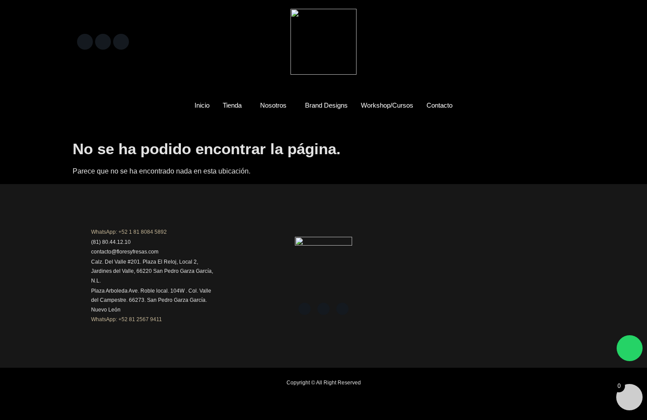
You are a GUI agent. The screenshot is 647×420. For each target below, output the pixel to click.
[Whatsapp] (630, 348)
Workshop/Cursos (387, 105)
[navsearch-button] (559, 39)
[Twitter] (121, 42)
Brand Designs (326, 105)
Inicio (202, 105)
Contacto (439, 105)
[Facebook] (85, 42)
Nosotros (273, 105)
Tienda (232, 105)
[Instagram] (103, 42)
